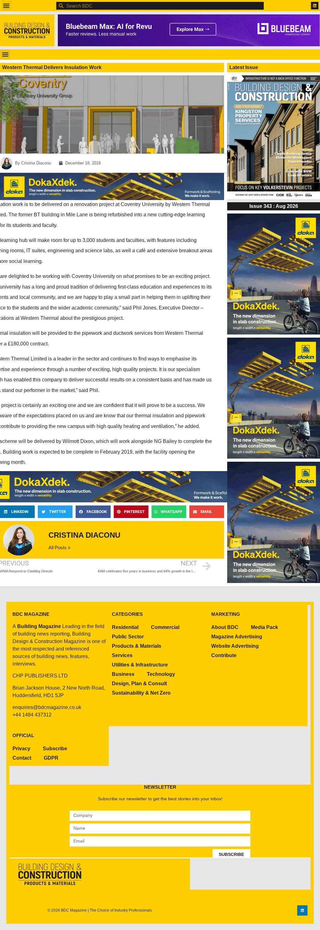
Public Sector (128, 636)
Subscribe (55, 748)
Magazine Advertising (236, 636)
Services (122, 655)
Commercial (165, 627)
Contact (21, 758)
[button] (6, 6)
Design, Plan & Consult (139, 683)
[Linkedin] (314, 5)
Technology (161, 674)
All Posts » (59, 547)
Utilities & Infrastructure (140, 664)
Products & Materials (136, 646)
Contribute (224, 655)
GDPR (51, 758)
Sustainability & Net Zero (141, 693)
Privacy (21, 748)
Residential (125, 627)
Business (123, 674)
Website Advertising (235, 646)
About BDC (224, 627)
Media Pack (264, 627)
